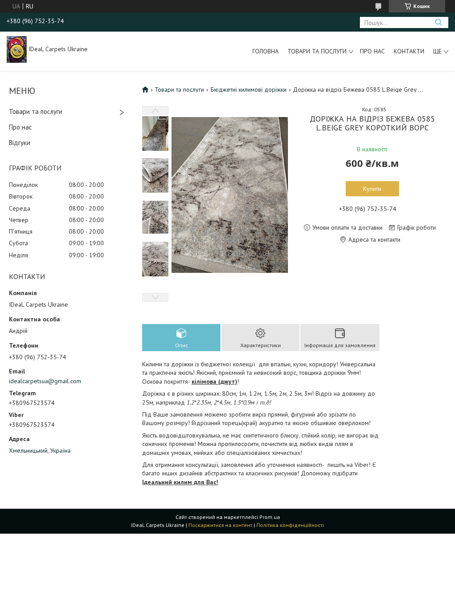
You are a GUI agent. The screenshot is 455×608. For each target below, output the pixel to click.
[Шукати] (438, 22)
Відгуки (19, 142)
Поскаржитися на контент (220, 525)
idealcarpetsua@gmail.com (45, 381)
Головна (265, 51)
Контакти (409, 51)
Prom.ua (269, 517)
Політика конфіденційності (290, 525)
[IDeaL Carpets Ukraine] (17, 49)
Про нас (372, 51)
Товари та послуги (317, 51)
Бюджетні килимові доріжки (249, 89)
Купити (372, 189)
